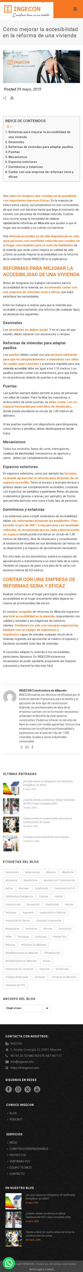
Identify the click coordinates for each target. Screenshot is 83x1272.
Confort (58, 896)
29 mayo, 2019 (29, 89)
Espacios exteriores (22, 162)
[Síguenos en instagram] (18, 1089)
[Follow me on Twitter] (21, 747)
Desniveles (16, 142)
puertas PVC (59, 936)
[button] (9, 1263)
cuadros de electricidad (18, 453)
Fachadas (11, 912)
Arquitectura (30, 880)
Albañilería (68, 872)
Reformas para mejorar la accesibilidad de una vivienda (39, 134)
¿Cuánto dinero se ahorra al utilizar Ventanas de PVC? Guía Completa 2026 (49, 801)
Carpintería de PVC (64, 888)
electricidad (52, 904)
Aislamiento (12, 872)
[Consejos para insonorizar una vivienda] (11, 843)
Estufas (69, 904)
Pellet (8, 936)
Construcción (13, 904)
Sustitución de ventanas (19, 969)
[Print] (14, 98)
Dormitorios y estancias (25, 167)
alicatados (11, 880)
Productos (41, 936)
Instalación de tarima (17, 920)
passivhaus (65, 928)
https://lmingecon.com (24, 1067)
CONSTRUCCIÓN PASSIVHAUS (29, 1148)
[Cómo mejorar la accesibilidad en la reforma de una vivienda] (41, 66)
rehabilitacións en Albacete (21, 961)
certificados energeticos (19, 896)
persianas (23, 936)
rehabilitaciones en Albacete (21, 953)
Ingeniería (28, 912)
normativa (31, 928)
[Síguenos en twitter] (27, 1089)
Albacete (51, 872)
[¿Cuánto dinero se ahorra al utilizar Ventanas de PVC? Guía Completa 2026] (11, 806)
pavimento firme (53, 491)
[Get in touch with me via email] (27, 747)
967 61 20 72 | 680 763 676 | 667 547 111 (36, 1055)
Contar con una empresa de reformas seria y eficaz (41, 174)
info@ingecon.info (22, 1061)
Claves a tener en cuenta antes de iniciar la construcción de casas (47, 820)
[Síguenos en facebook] (8, 1089)
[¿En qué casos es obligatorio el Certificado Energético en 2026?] (11, 788)
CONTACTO (17, 1173)
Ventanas (39, 977)
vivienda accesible (15, 368)
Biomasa (24, 888)
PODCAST (16, 1119)
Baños (9, 888)
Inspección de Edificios (53, 912)
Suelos (46, 961)
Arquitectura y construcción (59, 880)
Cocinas (43, 896)
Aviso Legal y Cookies (41, 1269)
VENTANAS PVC (20, 1161)
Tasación (44, 969)
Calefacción (41, 888)
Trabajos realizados (16, 977)
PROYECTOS (18, 1155)
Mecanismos (17, 157)
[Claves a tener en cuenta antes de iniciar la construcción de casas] (11, 825)
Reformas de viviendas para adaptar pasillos (40, 147)
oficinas (47, 928)
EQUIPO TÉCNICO (21, 1167)
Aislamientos (32, 872)
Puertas (14, 152)
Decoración (33, 904)
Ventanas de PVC (15, 985)
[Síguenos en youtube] (37, 1089)
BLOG (13, 1113)
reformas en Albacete (33, 944)
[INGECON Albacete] (26, 11)
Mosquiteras (12, 928)
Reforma (10, 944)
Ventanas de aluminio (63, 977)
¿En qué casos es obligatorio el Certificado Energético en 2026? (48, 783)
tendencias (62, 969)
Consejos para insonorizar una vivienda (46, 836)
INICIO (13, 1142)
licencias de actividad (48, 920)
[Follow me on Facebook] (32, 747)
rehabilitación (52, 953)
